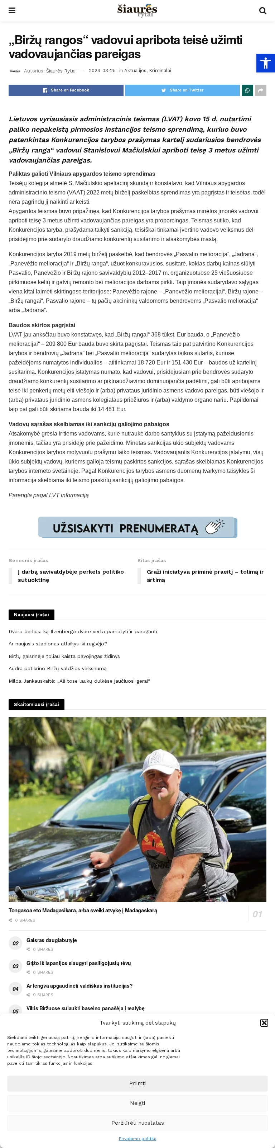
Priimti (137, 1083)
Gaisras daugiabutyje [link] (51, 940)
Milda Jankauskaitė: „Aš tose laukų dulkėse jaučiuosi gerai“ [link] (79, 681)
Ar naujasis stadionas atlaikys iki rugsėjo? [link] (58, 643)
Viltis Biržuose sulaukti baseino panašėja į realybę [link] (85, 1008)
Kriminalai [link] (160, 70)
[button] (264, 1022)
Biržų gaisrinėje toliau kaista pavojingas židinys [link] (64, 656)
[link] (265, 63)
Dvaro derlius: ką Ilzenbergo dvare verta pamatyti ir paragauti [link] (83, 631)
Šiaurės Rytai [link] (61, 70)
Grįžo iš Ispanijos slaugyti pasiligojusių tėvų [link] (78, 962)
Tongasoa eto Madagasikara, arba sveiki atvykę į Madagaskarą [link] (83, 910)
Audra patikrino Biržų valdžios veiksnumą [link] (58, 668)
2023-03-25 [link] (102, 70)
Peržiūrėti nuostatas (137, 1123)
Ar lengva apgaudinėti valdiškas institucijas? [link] (79, 985)
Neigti (137, 1103)
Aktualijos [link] (135, 70)
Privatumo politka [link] (137, 1138)
